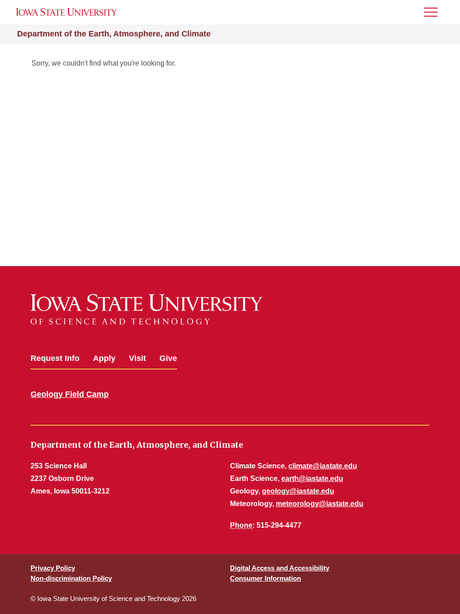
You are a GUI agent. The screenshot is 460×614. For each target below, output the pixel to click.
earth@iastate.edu (312, 478)
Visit (137, 358)
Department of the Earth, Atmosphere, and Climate (114, 33)
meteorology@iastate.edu (319, 503)
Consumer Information (265, 578)
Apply (104, 358)
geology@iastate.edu (298, 491)
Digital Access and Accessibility (279, 568)
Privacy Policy (53, 568)
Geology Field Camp (70, 394)
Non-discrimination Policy (71, 578)
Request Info (55, 358)
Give (168, 358)
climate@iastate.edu (322, 466)
